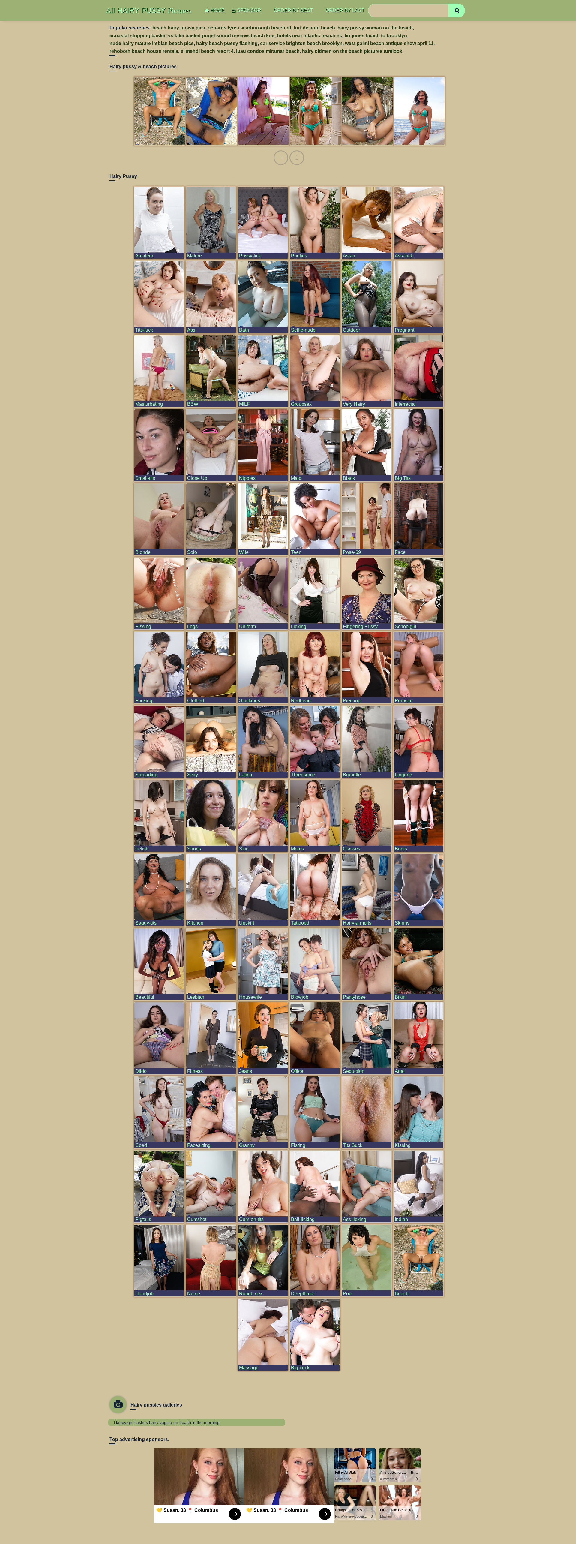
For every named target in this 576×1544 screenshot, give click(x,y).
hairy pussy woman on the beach (375, 27)
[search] (456, 10)
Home (217, 10)
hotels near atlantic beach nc (309, 35)
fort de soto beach (314, 27)
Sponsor (249, 10)
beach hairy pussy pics (178, 27)
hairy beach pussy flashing (227, 43)
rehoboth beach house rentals (144, 51)
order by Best (293, 10)
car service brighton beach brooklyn (301, 43)
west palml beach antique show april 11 (389, 43)
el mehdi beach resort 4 (207, 51)
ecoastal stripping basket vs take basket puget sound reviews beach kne (192, 35)
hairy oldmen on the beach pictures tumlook (352, 51)
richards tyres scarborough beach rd (249, 27)
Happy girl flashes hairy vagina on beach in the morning (167, 1422)
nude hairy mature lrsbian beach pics (152, 43)
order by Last (345, 10)
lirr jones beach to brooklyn (376, 35)
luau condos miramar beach (268, 51)
